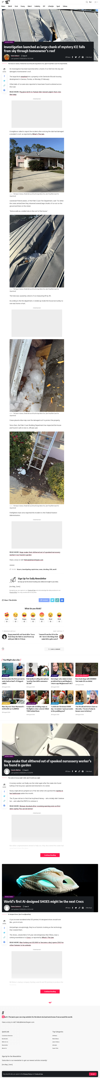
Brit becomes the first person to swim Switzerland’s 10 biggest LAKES (13, 681)
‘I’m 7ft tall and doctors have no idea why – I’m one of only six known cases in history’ (86, 709)
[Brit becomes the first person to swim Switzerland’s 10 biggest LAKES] (13, 669)
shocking (46, 569)
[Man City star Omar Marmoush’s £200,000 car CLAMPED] (13, 697)
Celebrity (6, 703)
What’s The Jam (38, 134)
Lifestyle (55, 703)
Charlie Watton (16, 770)
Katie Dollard (15, 56)
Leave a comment (55, 649)
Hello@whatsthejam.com (33, 560)
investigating (26, 569)
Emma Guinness (16, 906)
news (40, 569)
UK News (5, 675)
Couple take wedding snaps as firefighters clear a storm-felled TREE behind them (37, 709)
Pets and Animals (82, 675)
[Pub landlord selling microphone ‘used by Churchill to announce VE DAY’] (37, 669)
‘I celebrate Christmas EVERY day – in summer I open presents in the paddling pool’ (62, 709)
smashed (24, 77)
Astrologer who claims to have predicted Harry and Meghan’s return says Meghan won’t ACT (62, 681)
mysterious (34, 569)
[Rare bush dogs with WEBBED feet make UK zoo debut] (86, 669)
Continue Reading (50, 855)
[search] (86, 2)
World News (9, 42)
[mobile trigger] (3, 2)
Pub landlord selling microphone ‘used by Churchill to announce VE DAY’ (37, 681)
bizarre (19, 569)
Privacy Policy (27, 1074)
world (54, 569)
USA (50, 569)
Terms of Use (39, 1074)
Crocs (28, 937)
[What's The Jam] (7, 2)
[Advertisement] (37, 114)
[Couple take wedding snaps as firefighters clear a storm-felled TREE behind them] (37, 697)
